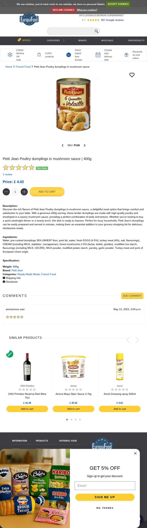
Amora (73, 386)
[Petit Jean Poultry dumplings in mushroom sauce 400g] (73, 105)
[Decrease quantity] (6, 191)
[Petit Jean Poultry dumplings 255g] (62, 145)
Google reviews (112, 20)
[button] (67, 419)
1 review (7, 174)
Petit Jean (17, 270)
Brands (82, 40)
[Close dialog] (135, 453)
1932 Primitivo (27, 386)
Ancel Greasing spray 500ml (120, 393)
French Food (48, 274)
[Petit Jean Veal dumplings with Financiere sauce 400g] (84, 145)
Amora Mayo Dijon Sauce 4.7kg (73, 393)
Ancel (120, 386)
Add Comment (132, 295)
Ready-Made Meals (29, 274)
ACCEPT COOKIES (118, 4)
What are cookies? (87, 10)
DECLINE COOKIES (63, 10)
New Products (136, 40)
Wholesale (107, 40)
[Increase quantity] (24, 191)
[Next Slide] (137, 340)
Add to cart (47, 191)
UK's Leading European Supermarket (101, 15)
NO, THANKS (104, 508)
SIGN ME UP (105, 497)
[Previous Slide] (128, 340)
